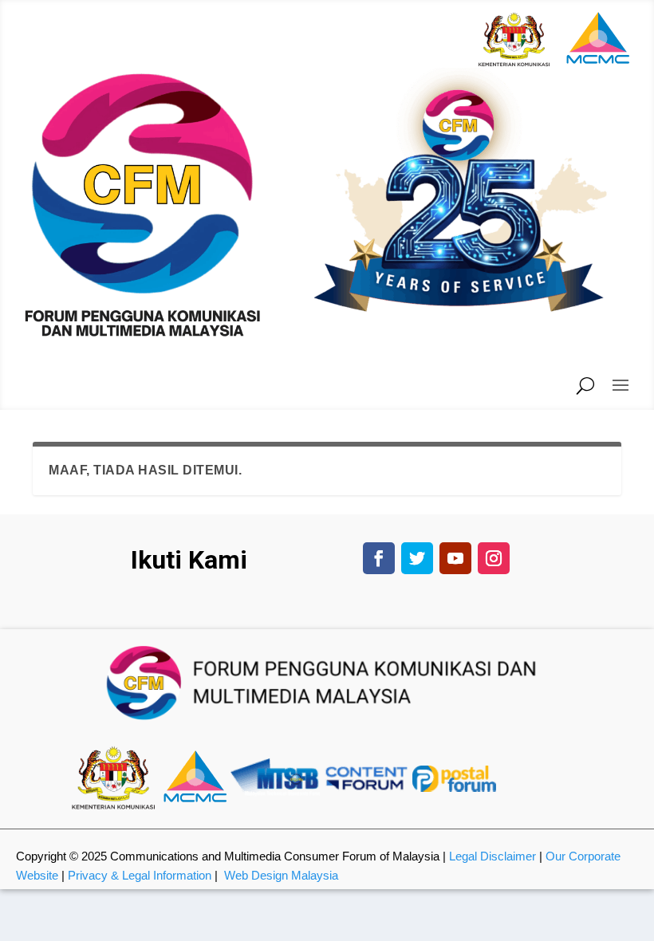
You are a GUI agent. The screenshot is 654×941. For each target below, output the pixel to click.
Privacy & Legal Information (139, 875)
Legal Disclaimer (492, 856)
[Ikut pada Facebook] (379, 558)
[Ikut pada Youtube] (455, 558)
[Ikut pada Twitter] (417, 558)
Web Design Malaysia (281, 875)
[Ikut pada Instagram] (494, 558)
